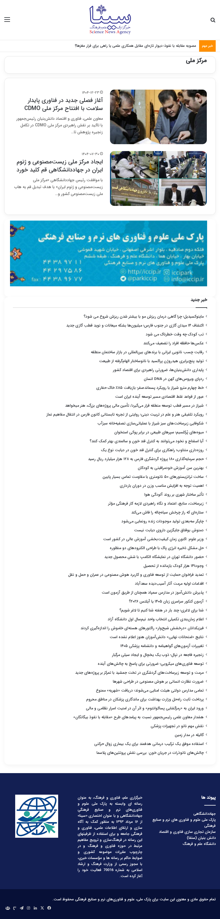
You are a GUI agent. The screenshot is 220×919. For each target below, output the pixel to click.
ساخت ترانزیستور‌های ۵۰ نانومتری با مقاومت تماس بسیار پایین (153, 477)
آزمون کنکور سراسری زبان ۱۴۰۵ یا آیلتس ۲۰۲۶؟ (166, 601)
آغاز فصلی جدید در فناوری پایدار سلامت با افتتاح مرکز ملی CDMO (63, 104)
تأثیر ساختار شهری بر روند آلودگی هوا (174, 495)
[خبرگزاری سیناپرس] (110, 20)
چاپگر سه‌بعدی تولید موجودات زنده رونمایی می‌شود (162, 521)
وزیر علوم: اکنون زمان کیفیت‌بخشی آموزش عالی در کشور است (153, 539)
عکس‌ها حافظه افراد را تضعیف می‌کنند (173, 343)
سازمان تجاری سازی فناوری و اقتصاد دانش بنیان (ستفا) (187, 835)
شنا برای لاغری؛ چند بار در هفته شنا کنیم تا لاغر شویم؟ (161, 610)
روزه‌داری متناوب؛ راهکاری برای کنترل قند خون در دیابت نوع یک (152, 450)
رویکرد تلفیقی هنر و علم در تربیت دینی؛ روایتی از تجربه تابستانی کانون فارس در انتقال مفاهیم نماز (125, 415)
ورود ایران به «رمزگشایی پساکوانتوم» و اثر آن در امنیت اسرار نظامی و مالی (145, 708)
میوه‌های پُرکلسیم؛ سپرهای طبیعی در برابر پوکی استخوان (159, 432)
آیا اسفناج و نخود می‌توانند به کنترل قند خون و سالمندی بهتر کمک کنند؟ (147, 441)
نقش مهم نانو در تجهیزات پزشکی (177, 726)
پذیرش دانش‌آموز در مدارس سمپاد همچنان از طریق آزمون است (153, 593)
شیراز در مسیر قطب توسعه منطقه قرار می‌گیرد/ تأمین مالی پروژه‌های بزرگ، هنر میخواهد (134, 406)
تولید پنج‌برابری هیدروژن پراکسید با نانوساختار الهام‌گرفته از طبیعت (151, 361)
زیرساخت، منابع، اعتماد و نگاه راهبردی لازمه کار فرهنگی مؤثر (156, 504)
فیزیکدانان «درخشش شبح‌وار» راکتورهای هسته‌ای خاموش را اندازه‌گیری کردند (142, 628)
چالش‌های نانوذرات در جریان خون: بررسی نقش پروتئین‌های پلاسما (150, 753)
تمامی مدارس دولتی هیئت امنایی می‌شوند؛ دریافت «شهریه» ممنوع (150, 691)
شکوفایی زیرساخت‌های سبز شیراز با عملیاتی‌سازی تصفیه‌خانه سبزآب (151, 423)
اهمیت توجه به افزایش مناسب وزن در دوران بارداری (162, 486)
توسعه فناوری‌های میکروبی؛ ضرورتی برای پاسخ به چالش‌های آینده (151, 664)
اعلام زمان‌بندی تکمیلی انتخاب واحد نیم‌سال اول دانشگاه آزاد (156, 619)
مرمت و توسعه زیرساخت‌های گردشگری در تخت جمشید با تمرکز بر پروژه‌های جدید (139, 673)
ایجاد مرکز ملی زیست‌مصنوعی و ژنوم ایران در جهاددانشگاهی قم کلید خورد (60, 165)
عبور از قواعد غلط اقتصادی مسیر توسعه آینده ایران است (159, 397)
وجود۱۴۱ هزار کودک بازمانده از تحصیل (174, 566)
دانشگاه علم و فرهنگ (199, 844)
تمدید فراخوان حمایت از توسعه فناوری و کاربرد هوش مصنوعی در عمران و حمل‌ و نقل (136, 575)
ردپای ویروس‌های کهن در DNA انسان (174, 379)
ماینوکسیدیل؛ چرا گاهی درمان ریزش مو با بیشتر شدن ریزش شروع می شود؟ (144, 317)
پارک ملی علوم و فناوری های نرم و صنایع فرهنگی (184, 823)
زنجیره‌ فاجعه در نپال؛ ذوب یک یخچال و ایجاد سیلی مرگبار (158, 655)
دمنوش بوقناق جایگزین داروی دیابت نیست (169, 530)
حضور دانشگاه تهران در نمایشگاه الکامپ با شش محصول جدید (154, 557)
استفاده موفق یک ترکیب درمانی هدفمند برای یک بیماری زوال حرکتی (149, 744)
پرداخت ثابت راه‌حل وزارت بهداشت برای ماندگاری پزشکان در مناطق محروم (145, 699)
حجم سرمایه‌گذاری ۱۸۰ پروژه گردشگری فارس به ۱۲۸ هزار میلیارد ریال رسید (146, 459)
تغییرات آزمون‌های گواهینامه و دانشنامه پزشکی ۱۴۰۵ (162, 646)
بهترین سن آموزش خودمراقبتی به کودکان (171, 468)
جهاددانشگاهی (204, 814)
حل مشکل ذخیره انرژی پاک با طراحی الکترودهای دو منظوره (157, 548)
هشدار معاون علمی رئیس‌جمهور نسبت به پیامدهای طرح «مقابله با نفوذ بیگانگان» (138, 717)
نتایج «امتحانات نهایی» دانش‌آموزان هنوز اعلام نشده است (157, 637)
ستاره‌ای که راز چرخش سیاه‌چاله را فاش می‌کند (167, 512)
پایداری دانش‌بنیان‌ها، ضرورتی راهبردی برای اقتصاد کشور (158, 370)
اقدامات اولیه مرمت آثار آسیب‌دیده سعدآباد (169, 584)
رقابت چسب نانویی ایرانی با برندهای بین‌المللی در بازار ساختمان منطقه (147, 352)
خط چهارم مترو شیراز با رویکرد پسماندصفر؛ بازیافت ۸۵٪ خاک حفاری (150, 388)
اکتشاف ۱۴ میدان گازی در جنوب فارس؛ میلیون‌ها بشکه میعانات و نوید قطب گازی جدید (135, 326)
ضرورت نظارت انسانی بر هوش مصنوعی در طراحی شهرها (158, 682)
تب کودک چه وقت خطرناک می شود (175, 334)
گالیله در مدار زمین (189, 735)
